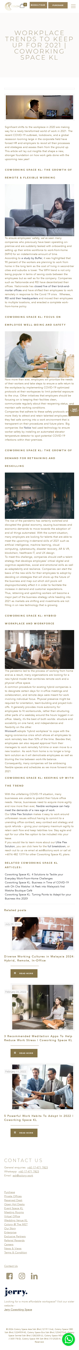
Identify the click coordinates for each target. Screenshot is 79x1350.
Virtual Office (12, 1216)
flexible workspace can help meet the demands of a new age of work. (37, 808)
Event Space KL (13, 1208)
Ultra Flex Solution (21, 814)
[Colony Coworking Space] (12, 6)
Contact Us (11, 1266)
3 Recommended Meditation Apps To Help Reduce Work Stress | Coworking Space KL (38, 1038)
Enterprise (10, 1232)
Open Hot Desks (14, 1204)
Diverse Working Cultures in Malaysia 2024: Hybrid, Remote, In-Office (39, 958)
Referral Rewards (14, 1240)
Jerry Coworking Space (18, 1310)
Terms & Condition (15, 1252)
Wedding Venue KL (16, 1220)
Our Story (10, 1228)
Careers (8, 1244)
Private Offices (13, 1196)
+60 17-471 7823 (37, 1167)
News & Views (12, 1248)
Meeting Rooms (14, 1212)
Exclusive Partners (15, 1236)
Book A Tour (38, 5)
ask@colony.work (23, 1175)
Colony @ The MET (16, 1224)
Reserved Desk (13, 1200)
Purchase (9, 1192)
